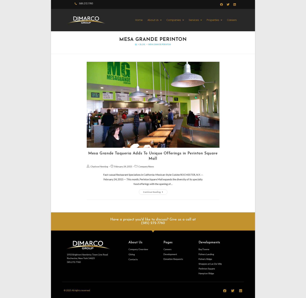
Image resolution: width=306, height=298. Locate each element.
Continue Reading (155, 191)
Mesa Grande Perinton (159, 44)
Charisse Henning (99, 166)
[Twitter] (228, 4)
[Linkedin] (234, 4)
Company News (146, 166)
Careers (232, 20)
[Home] (136, 44)
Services (194, 20)
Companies (173, 20)
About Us (153, 20)
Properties (213, 20)
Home (139, 20)
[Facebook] (221, 4)
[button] (154, 20)
